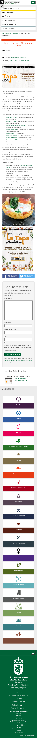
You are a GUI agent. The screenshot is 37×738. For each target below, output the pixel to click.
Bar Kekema (10, 133)
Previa (6, 16)
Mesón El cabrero (11, 117)
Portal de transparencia (18, 695)
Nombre (7, 322)
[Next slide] (31, 210)
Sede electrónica (18, 705)
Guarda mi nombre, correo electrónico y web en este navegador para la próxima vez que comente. (17, 347)
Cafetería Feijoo (11, 121)
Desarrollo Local (6, 62)
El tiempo (18, 727)
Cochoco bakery (11, 137)
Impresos (18, 715)
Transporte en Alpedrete (18, 729)
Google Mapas (18, 732)
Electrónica (8, 12)
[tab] (13, 224)
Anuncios (9, 24)
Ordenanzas (18, 718)
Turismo (26, 60)
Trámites (8, 21)
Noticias (18, 692)
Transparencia (10, 9)
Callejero (18, 730)
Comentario (8, 298)
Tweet (5, 55)
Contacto (18, 682)
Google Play (23, 165)
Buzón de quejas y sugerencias (18, 722)
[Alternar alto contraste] (2, 2)
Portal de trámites (18, 708)
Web (5, 336)
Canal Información (18, 689)
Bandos (18, 717)
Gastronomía (16, 60)
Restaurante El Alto (12, 140)
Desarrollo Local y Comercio (13, 33)
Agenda (18, 698)
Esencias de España (12, 135)
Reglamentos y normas (18, 720)
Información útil (18, 702)
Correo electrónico (11, 329)
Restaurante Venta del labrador (16, 125)
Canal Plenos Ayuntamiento (18, 687)
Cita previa (18, 713)
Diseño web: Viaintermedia (27, 735)
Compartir (12, 276)
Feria (11, 60)
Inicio (2, 33)
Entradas (8, 28)
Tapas (22, 60)
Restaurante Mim (11, 129)
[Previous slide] (5, 210)
